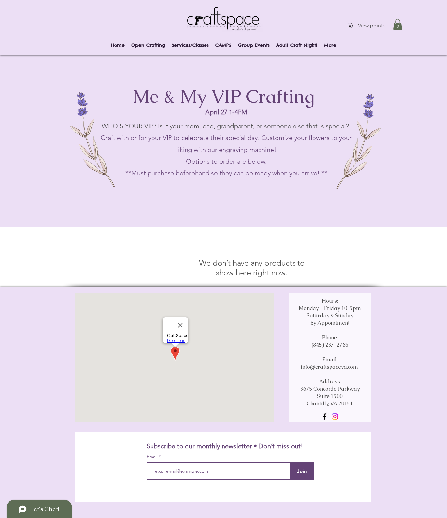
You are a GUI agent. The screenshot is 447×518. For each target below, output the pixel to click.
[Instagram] (335, 416)
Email (153, 457)
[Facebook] (324, 416)
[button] (397, 24)
